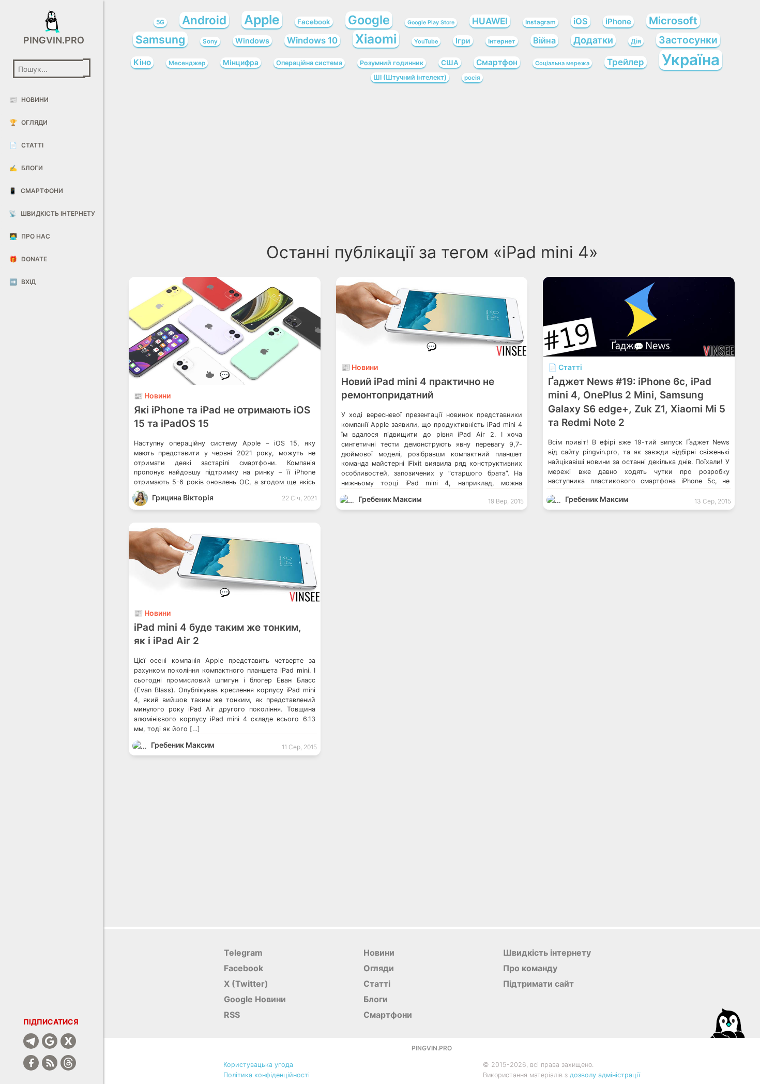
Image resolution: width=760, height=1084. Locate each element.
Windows (252, 40)
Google (369, 19)
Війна (544, 40)
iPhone (618, 21)
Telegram (243, 952)
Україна (691, 60)
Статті (26, 145)
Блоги (26, 168)
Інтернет (501, 41)
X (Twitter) (246, 983)
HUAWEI (490, 21)
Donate (28, 259)
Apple (262, 19)
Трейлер (625, 62)
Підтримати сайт (538, 983)
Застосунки (688, 40)
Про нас (29, 236)
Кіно (142, 62)
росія (472, 77)
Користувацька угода (258, 1064)
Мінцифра (241, 62)
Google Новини (255, 999)
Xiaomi (376, 39)
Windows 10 (312, 40)
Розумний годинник (391, 63)
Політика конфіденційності (266, 1075)
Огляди (28, 122)
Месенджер (187, 63)
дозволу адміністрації (605, 1075)
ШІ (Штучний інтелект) (410, 77)
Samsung (160, 39)
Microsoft (673, 20)
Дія (636, 41)
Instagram (540, 22)
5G (160, 22)
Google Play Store (430, 22)
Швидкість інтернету (52, 213)
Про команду (530, 968)
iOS (580, 21)
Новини (29, 99)
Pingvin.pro (51, 40)
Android (204, 20)
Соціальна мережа (562, 63)
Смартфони (36, 191)
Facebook (313, 22)
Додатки (593, 40)
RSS (232, 1014)
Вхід (22, 282)
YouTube (426, 41)
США (450, 62)
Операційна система (309, 63)
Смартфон (497, 62)
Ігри (462, 40)
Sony (210, 41)
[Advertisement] (431, 165)
